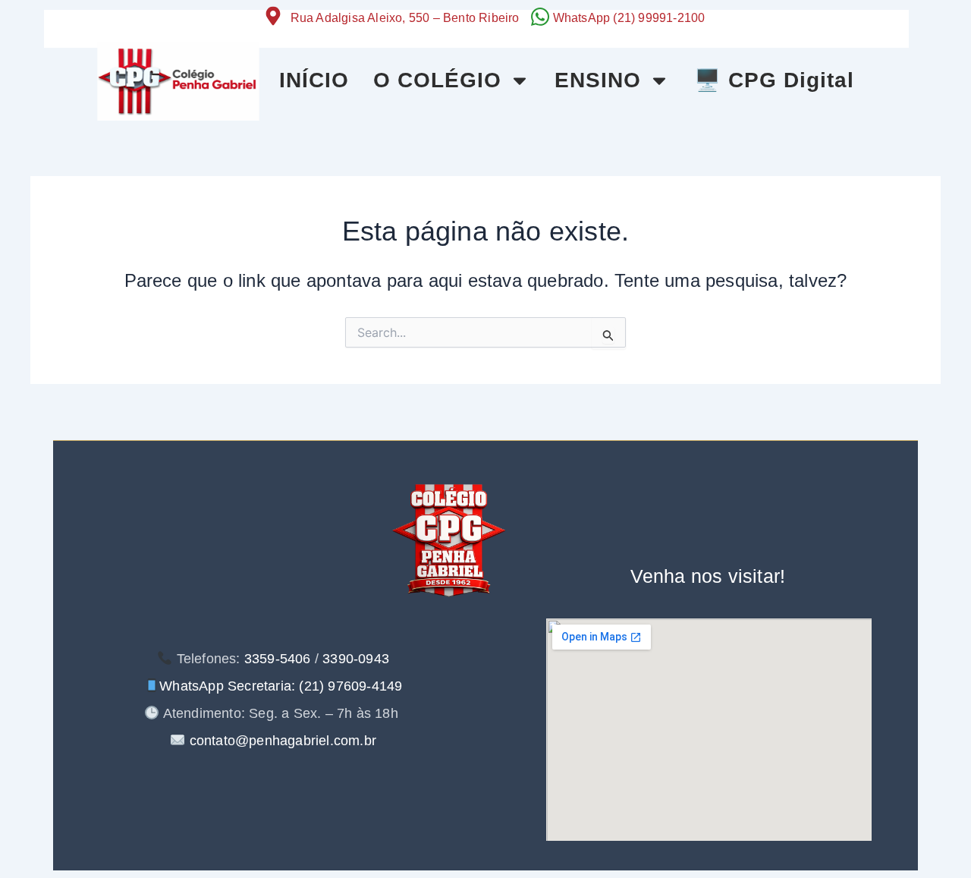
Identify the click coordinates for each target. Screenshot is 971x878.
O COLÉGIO (437, 80)
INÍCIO (314, 80)
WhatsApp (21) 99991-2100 (629, 17)
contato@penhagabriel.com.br (280, 740)
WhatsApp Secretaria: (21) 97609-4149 (280, 686)
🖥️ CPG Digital (774, 80)
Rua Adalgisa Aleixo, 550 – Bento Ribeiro (405, 17)
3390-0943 (355, 658)
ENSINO (598, 80)
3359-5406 (277, 658)
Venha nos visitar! (708, 576)
